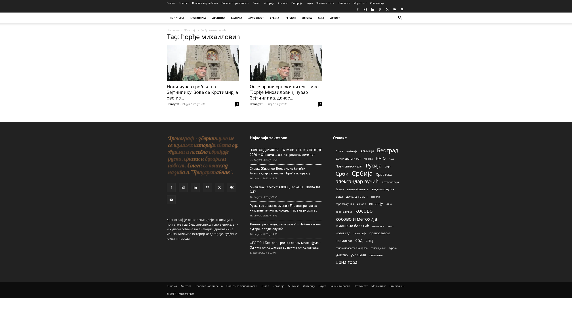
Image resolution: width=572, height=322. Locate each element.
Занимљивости (325, 3)
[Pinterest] (379, 9)
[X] (387, 9)
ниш (390, 226)
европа (375, 196)
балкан (340, 189)
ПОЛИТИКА (177, 17)
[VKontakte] (394, 9)
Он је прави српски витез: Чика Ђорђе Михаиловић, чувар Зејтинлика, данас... (284, 92)
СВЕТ (321, 17)
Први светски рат (349, 166)
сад (358, 240)
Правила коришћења (205, 3)
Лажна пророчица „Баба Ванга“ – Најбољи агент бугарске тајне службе (286, 226)
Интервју (296, 3)
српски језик (378, 248)
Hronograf (173, 104)
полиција (359, 233)
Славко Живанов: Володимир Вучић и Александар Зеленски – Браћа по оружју (280, 171)
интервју (376, 203)
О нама (171, 3)
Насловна (173, 30)
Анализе (283, 3)
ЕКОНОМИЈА (198, 17)
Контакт (184, 3)
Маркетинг (360, 3)
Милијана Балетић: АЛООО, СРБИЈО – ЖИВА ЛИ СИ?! (285, 189)
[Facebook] (357, 9)
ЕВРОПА (307, 17)
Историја (269, 3)
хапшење (376, 255)
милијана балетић (352, 225)
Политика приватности (235, 3)
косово (364, 210)
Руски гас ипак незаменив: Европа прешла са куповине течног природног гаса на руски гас (283, 208)
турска (393, 248)
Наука (309, 3)
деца (339, 196)
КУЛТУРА (236, 17)
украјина (358, 255)
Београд (387, 150)
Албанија (351, 151)
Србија (362, 173)
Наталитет (344, 3)
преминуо (344, 240)
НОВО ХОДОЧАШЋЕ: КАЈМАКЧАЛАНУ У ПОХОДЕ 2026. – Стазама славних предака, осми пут (286, 152)
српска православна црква (352, 248)
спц (369, 240)
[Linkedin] (372, 9)
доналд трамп (357, 197)
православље (379, 233)
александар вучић (357, 181)
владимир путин (383, 189)
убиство (342, 255)
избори (361, 203)
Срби (342, 174)
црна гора (347, 262)
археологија (390, 182)
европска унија (345, 203)
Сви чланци (377, 3)
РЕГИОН (291, 17)
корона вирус (344, 211)
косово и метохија (356, 218)
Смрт (388, 166)
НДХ (391, 158)
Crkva (339, 151)
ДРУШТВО (218, 17)
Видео (256, 3)
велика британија (357, 189)
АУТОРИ (335, 17)
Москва (368, 158)
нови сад (343, 233)
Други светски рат (348, 159)
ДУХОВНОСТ (256, 17)
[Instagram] (365, 9)
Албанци (367, 151)
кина (389, 203)
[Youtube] (402, 9)
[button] (400, 18)
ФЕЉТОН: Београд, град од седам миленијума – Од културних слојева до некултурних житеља (285, 245)
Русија (374, 165)
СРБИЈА (274, 17)
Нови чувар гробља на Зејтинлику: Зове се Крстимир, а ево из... (202, 92)
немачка (378, 226)
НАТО (381, 158)
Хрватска (384, 174)
